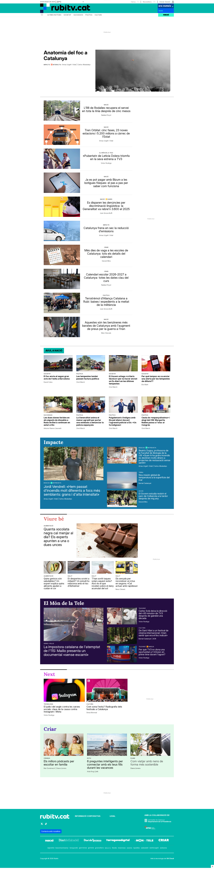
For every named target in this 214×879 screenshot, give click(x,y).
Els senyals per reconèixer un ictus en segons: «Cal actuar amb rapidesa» (127, 582)
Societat (67, 15)
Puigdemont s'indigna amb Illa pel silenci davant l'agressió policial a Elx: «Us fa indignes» (122, 421)
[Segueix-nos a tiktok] (46, 825)
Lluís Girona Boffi (106, 213)
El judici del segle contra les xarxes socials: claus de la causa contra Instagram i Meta (62, 709)
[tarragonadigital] (118, 840)
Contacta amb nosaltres (50, 831)
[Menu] (41, 15)
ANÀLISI (151, 646)
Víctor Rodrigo (106, 163)
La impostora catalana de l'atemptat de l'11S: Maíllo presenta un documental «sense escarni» (72, 651)
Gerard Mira (106, 261)
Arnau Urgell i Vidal (106, 141)
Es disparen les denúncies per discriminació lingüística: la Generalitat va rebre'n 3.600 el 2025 (106, 206)
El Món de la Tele (106, 152)
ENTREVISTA (57, 482)
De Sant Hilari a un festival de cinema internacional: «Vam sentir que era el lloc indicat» (153, 633)
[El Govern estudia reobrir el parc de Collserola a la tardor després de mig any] (122, 498)
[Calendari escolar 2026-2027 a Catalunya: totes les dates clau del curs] (62, 279)
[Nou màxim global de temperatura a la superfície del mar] (122, 480)
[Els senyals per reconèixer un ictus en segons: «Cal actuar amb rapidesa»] (127, 567)
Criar (106, 247)
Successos (78, 15)
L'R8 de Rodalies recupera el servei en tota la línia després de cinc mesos (106, 109)
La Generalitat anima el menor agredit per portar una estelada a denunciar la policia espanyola (90, 421)
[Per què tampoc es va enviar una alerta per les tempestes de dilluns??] (156, 363)
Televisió (142, 608)
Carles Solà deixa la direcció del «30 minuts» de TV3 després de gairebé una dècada (153, 614)
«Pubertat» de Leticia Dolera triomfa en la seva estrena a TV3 (106, 157)
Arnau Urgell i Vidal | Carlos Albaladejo (76, 64)
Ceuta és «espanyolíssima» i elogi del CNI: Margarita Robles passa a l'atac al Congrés (156, 421)
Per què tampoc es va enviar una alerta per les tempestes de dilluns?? (156, 378)
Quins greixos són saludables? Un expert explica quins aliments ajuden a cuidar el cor (54, 583)
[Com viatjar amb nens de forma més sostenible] (150, 745)
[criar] (163, 840)
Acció (141, 491)
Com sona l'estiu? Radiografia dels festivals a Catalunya (104, 708)
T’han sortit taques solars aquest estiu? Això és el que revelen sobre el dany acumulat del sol (103, 583)
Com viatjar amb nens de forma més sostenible (147, 763)
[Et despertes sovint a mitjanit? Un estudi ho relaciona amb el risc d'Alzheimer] (79, 567)
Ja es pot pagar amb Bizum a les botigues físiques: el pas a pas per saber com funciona (106, 183)
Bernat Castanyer (145, 483)
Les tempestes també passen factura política (87, 377)
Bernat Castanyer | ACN (147, 639)
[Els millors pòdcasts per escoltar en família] (63, 745)
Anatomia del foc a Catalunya (65, 55)
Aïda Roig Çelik (92, 771)
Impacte (47, 64)
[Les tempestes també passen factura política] (90, 363)
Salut (70, 575)
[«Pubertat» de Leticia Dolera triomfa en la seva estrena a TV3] (62, 159)
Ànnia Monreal (91, 712)
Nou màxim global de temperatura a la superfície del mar (154, 477)
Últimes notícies (54, 15)
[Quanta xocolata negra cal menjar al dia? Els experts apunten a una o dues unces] (107, 540)
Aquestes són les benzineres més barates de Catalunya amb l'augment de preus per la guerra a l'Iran (106, 325)
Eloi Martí (145, 384)
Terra (141, 472)
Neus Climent (120, 589)
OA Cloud (170, 858)
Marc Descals (106, 333)
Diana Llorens (135, 768)
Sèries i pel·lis (49, 643)
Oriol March (80, 382)
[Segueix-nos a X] (41, 825)
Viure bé (54, 518)
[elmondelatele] (144, 840)
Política (88, 15)
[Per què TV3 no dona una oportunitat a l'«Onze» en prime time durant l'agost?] (122, 654)
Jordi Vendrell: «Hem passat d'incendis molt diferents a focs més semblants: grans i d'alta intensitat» (72, 490)
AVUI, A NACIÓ (53, 350)
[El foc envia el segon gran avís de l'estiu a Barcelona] (58, 363)
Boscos (47, 482)
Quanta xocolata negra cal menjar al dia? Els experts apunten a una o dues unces (58, 537)
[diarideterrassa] (92, 840)
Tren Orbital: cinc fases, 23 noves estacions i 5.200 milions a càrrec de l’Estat (106, 133)
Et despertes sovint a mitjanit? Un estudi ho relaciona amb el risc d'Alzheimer (79, 582)
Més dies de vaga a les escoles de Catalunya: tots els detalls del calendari (106, 253)
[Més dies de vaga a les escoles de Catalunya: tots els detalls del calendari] (62, 255)
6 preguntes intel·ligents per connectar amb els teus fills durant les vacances (105, 764)
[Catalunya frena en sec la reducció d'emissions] (62, 231)
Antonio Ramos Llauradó (52, 428)
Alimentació (48, 525)
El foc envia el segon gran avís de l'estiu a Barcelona (57, 377)
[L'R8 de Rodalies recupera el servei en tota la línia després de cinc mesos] (62, 110)
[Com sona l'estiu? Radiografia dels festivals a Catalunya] (107, 690)
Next (49, 674)
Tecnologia (48, 704)
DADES (110, 199)
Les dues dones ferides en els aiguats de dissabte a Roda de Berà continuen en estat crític (57, 421)
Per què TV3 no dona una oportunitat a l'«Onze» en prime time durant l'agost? (152, 652)
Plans (133, 758)
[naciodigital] (49, 840)
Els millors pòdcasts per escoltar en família (59, 763)
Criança (47, 758)
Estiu (89, 758)
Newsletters (147, 2)
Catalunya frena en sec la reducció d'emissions (106, 229)
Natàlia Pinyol (106, 115)
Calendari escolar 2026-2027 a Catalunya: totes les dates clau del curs (106, 277)
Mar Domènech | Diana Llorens (55, 768)
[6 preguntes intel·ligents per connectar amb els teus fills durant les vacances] (107, 745)
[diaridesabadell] (69, 840)
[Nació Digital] (62, 9)
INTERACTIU (57, 64)
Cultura (98, 15)
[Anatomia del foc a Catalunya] (132, 71)
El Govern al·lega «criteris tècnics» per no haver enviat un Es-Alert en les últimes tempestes (123, 380)
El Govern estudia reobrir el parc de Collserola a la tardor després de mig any (153, 496)
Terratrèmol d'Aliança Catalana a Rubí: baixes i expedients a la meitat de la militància (106, 301)
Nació (106, 104)
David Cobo (48, 382)
